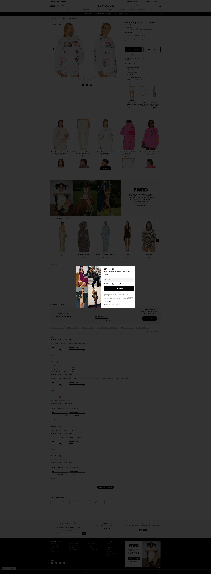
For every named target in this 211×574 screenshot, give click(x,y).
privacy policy (130, 297)
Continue (119, 288)
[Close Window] (134, 267)
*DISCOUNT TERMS (108, 301)
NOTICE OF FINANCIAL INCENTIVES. (124, 298)
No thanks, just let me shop (112, 305)
